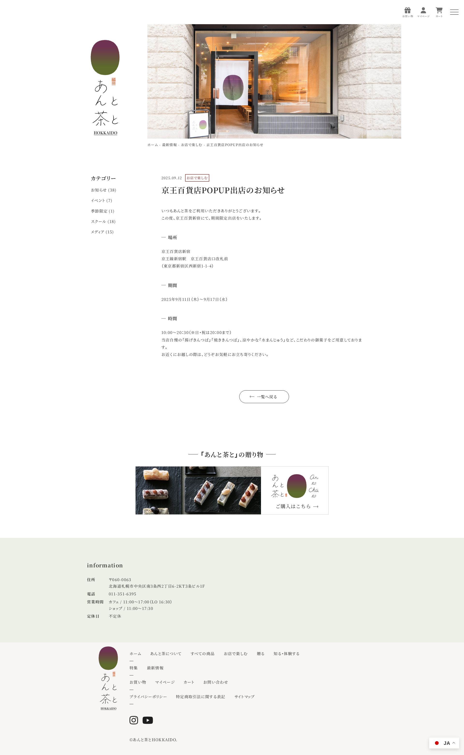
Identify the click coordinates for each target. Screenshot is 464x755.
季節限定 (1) (103, 211)
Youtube (149, 720)
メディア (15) (102, 232)
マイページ (164, 682)
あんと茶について (390, 58)
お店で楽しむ (386, 83)
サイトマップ (244, 696)
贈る (378, 95)
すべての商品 (386, 71)
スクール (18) (103, 221)
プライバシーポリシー (393, 145)
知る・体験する (387, 108)
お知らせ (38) (104, 190)
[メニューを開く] (454, 12)
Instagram (135, 720)
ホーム (380, 46)
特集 (378, 120)
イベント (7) (101, 200)
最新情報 (382, 132)
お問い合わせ (215, 682)
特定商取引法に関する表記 (200, 696)
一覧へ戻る (267, 397)
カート (189, 682)
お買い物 (138, 682)
